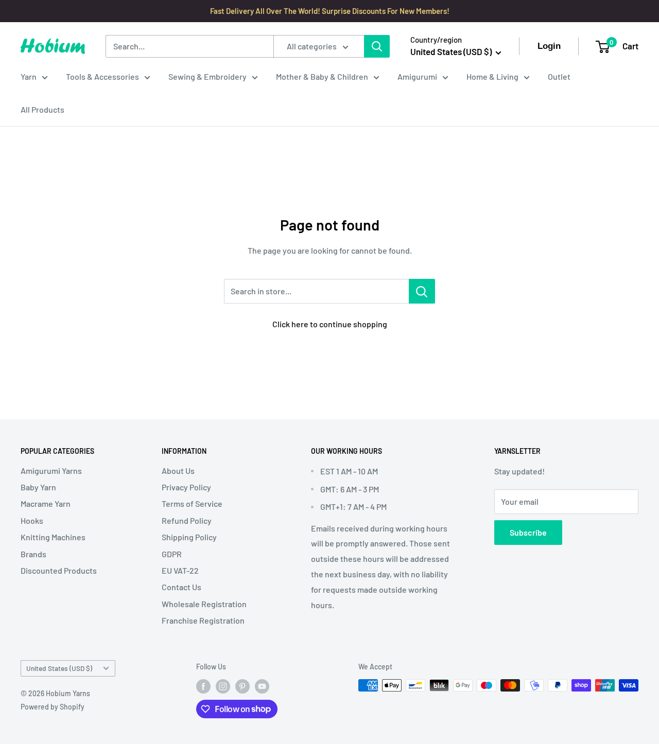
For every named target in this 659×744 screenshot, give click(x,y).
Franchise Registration (203, 620)
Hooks (32, 520)
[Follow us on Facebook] (203, 686)
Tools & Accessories (102, 76)
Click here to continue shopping (329, 324)
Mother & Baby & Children (322, 76)
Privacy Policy (186, 487)
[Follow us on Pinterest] (242, 686)
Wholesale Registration (204, 604)
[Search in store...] (422, 291)
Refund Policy (187, 520)
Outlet (559, 76)
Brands (33, 554)
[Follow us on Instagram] (223, 686)
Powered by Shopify (52, 706)
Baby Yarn (38, 487)
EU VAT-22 (180, 570)
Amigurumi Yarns (51, 470)
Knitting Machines (53, 537)
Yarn (29, 76)
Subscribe (528, 532)
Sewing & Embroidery (207, 76)
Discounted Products (59, 570)
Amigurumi (417, 76)
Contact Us (181, 587)
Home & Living (492, 76)
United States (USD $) (59, 668)
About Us (178, 470)
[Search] (377, 46)
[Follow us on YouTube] (262, 686)
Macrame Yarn (46, 503)
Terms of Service (192, 503)
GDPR (172, 554)
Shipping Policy (189, 537)
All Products (42, 109)
